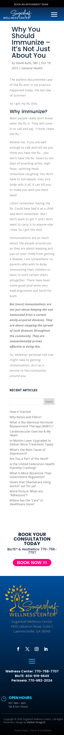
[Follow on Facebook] (18, 649)
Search (49, 401)
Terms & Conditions (41, 730)
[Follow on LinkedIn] (46, 649)
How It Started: (20, 412)
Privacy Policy (21, 730)
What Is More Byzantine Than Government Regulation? (30, 475)
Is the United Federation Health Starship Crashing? (32, 466)
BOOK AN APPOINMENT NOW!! (31, 4)
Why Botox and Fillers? (26, 417)
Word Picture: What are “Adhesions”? (26, 493)
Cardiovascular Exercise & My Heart (30, 433)
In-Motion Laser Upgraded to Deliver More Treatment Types (31, 442)
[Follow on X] (27, 649)
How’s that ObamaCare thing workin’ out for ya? (30, 484)
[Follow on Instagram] (37, 649)
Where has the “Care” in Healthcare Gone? (26, 502)
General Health (32, 68)
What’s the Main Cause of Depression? (27, 451)
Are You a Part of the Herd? (29, 459)
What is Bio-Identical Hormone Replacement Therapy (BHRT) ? (31, 424)
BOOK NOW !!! (32, 562)
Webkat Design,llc (36, 722)
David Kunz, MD (27, 63)
